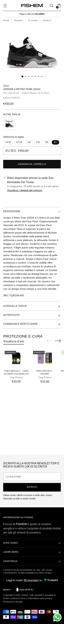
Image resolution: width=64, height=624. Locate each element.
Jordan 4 (47, 20)
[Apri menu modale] (5, 5)
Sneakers (18, 20)
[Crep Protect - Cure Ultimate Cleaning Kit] (16, 358)
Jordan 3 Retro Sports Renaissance (32, 448)
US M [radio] (8, 142)
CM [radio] (38, 142)
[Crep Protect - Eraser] (45, 358)
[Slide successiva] (58, 341)
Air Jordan (33, 20)
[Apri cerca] (51, 5)
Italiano (6, 589)
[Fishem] (32, 5)
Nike (6, 85)
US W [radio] (19, 142)
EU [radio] (55, 142)
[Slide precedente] (50, 341)
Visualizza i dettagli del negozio (24, 190)
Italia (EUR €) (26, 589)
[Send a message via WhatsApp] (57, 617)
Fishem (24, 595)
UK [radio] (29, 142)
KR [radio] (46, 142)
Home (6, 20)
